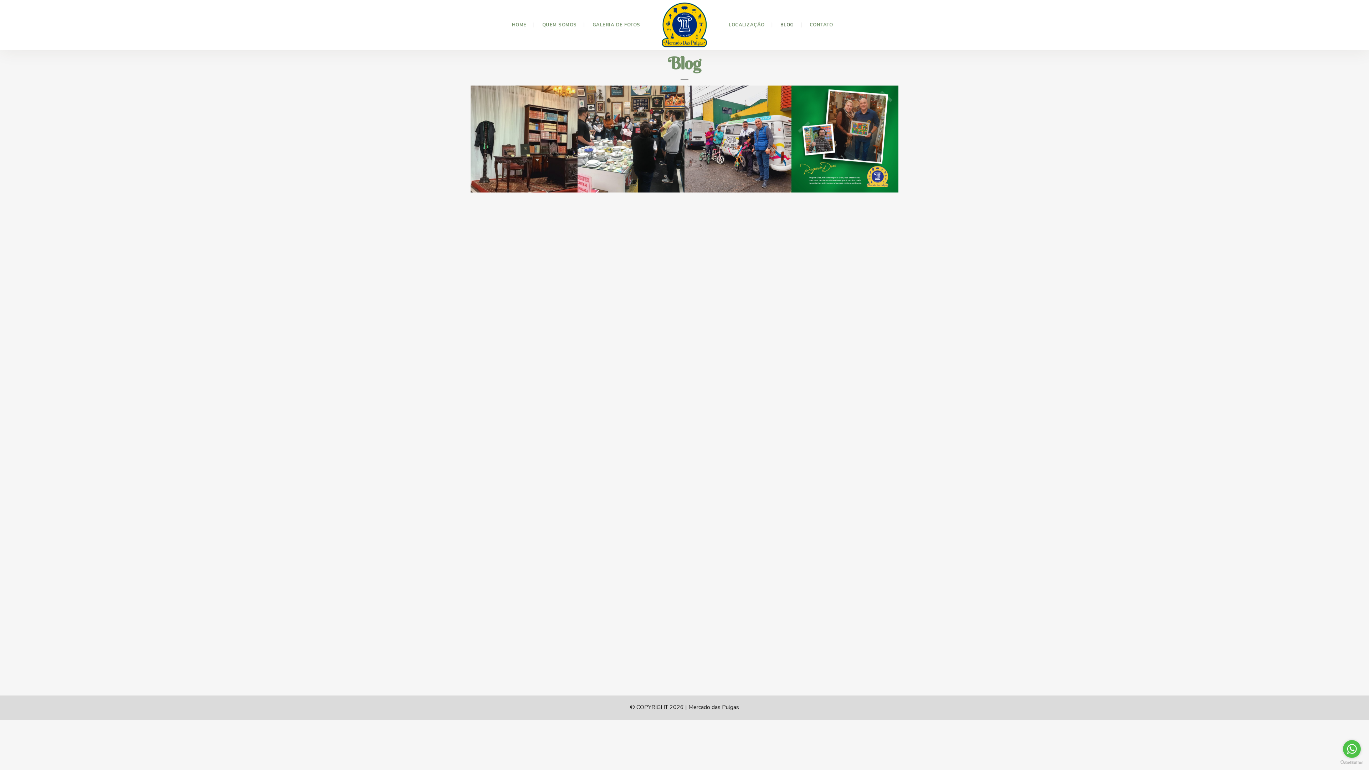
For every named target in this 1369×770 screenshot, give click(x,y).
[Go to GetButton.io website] (1351, 762)
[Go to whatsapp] (1352, 749)
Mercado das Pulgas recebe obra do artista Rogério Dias (842, 132)
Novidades (502, 173)
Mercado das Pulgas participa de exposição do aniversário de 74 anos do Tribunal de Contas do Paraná (521, 146)
